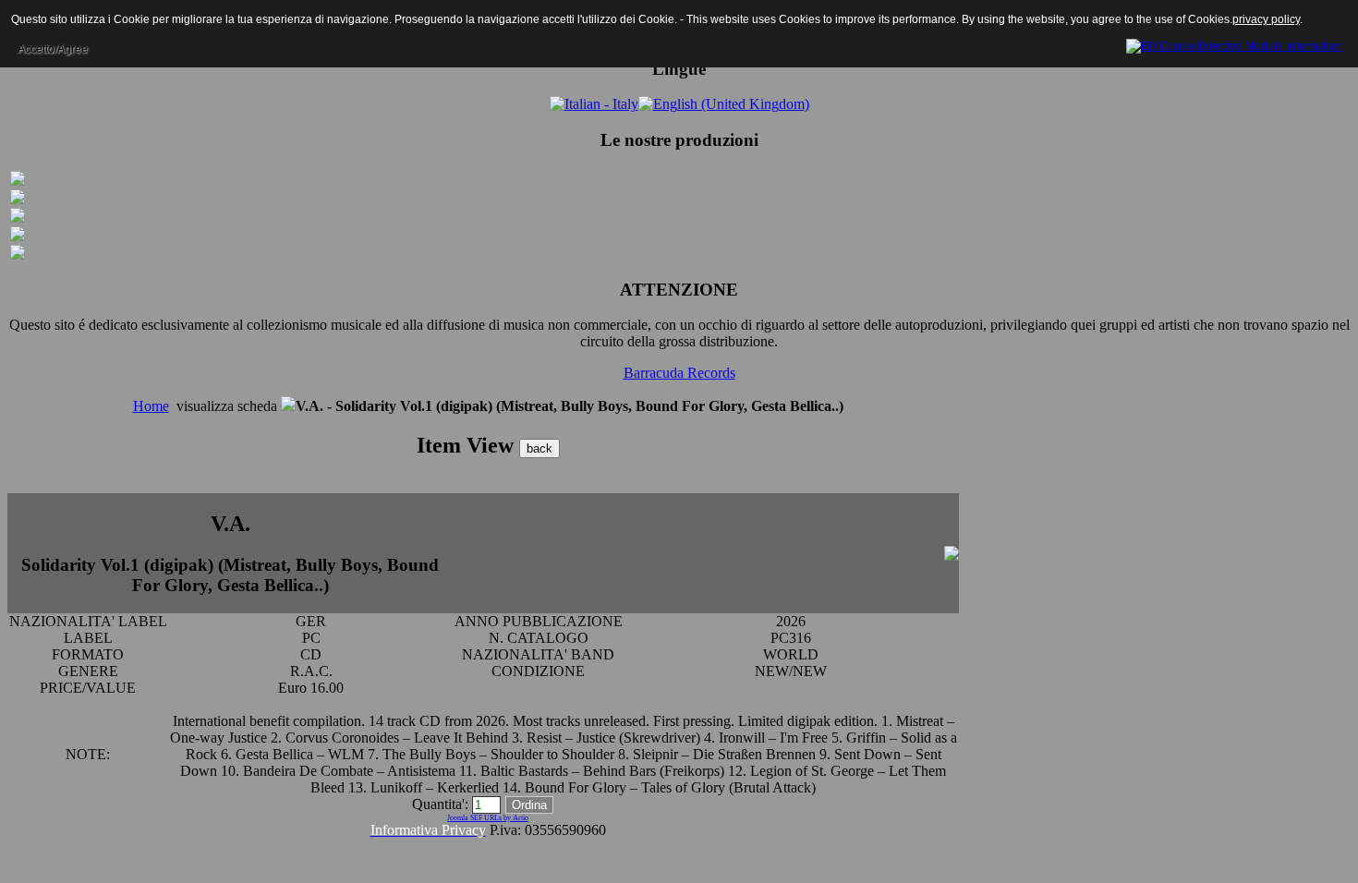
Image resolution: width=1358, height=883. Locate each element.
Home (151, 406)
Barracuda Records (679, 373)
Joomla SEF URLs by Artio (487, 818)
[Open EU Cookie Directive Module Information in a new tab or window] (1234, 43)
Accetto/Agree (53, 48)
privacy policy (1266, 19)
